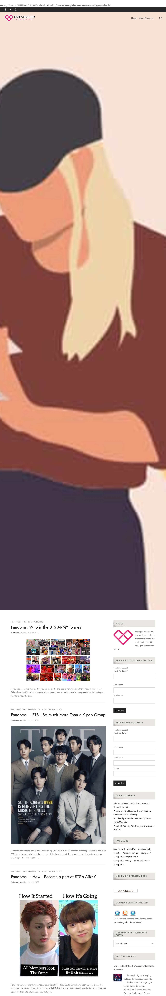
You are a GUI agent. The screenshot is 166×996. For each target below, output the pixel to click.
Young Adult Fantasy (122, 860)
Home (133, 18)
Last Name (118, 695)
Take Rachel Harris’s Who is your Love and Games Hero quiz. (131, 805)
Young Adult (118, 864)
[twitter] (10, 9)
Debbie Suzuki (19, 632)
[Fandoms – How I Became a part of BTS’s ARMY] (58, 933)
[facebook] (5, 9)
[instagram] (16, 9)
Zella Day (131, 848)
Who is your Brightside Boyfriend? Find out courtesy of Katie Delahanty (132, 812)
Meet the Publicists (33, 622)
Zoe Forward (119, 848)
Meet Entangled (31, 709)
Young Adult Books (142, 860)
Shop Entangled (146, 18)
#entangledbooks (124, 922)
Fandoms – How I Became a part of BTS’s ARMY (53, 877)
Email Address (120, 671)
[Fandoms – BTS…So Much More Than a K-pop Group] (58, 785)
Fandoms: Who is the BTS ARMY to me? (46, 627)
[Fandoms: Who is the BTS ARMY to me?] (58, 660)
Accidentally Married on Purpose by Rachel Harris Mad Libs (132, 820)
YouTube (116, 852)
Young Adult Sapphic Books (125, 856)
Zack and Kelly (144, 848)
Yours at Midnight (130, 852)
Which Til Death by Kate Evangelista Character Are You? (133, 827)
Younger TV (146, 852)
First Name (118, 684)
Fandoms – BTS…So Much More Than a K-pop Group (58, 715)
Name (116, 768)
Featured (16, 622)
